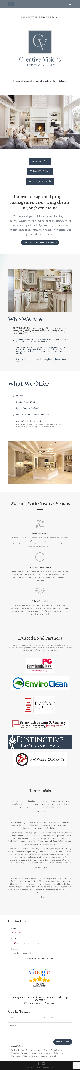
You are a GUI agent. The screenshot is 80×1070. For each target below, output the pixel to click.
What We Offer (40, 171)
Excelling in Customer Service (40, 567)
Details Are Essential (40, 534)
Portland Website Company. (45, 1067)
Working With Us (40, 181)
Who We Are (40, 161)
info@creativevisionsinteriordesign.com (25, 943)
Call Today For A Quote (40, 242)
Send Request (62, 1042)
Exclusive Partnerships (40, 601)
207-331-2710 (16, 933)
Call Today (40, 85)
